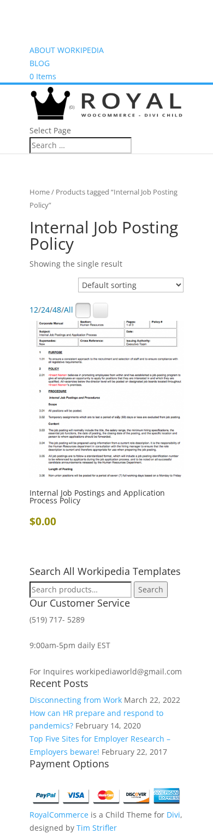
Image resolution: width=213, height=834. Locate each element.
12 (33, 310)
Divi (173, 814)
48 (56, 310)
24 (45, 310)
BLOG (39, 63)
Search (150, 589)
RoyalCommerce (58, 814)
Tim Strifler (96, 828)
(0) (71, 107)
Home (39, 192)
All (68, 310)
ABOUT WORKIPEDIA (66, 50)
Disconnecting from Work (75, 700)
